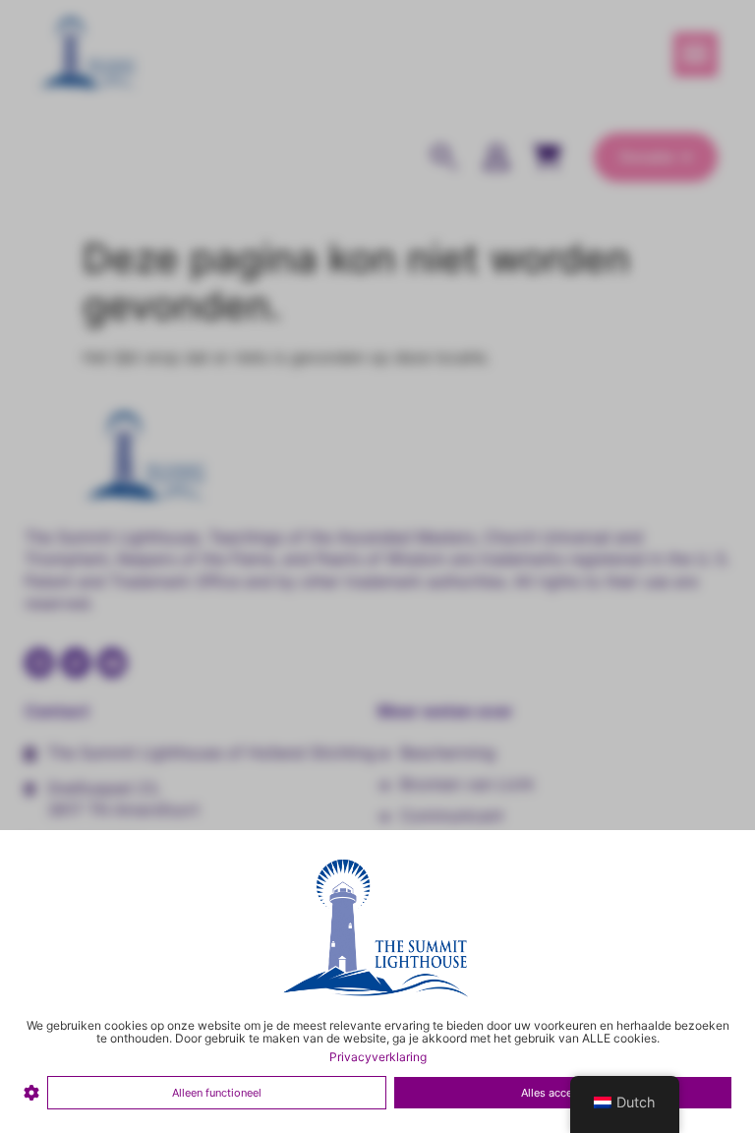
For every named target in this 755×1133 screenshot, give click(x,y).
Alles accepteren (563, 1093)
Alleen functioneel (216, 1093)
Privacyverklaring (378, 1056)
